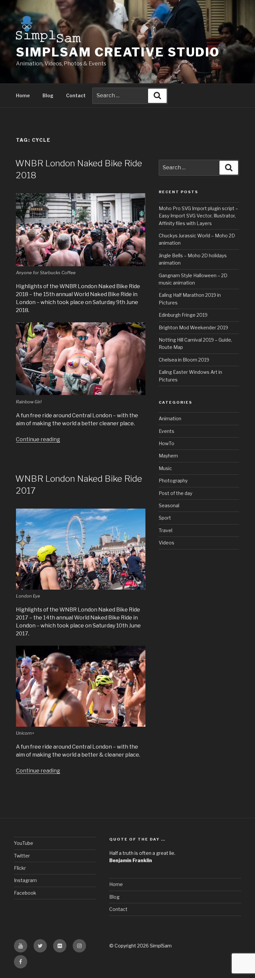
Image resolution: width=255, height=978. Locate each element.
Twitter (22, 855)
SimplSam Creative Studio (118, 52)
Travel (165, 530)
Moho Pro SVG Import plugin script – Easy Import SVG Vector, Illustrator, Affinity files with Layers (198, 215)
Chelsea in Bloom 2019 (184, 360)
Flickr (20, 868)
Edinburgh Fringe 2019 (183, 315)
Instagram (25, 880)
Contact (76, 95)
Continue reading (38, 439)
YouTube (23, 843)
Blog (47, 95)
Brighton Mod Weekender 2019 (193, 327)
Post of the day (175, 493)
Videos (166, 542)
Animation (170, 418)
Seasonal (169, 505)
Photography (173, 480)
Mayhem (168, 455)
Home (23, 95)
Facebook (25, 893)
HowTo (166, 443)
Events (166, 431)
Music (165, 468)
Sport (165, 518)
